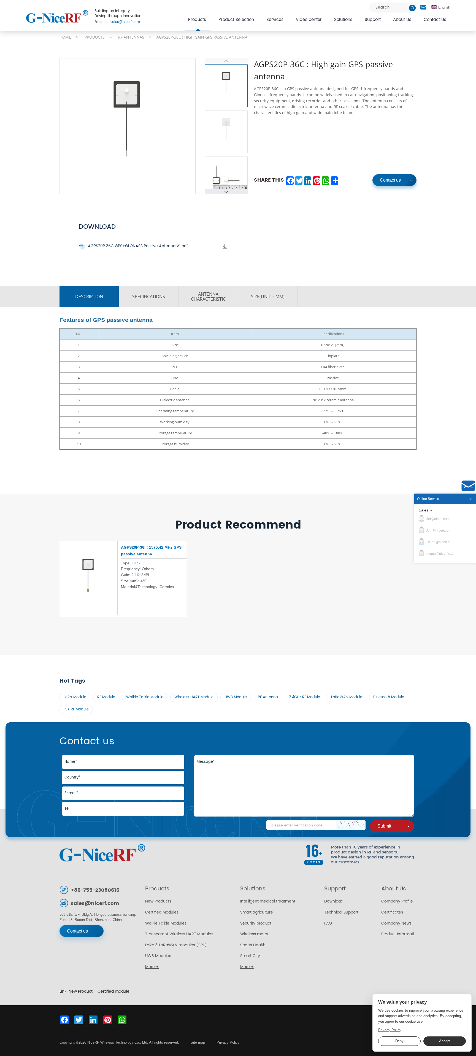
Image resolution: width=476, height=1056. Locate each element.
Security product (255, 923)
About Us (402, 19)
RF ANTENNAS (131, 37)
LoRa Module (75, 697)
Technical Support (341, 912)
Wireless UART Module (193, 697)
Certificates (392, 912)
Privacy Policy (228, 1042)
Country (72, 777)
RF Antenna (268, 697)
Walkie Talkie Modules (165, 923)
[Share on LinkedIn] (308, 180)
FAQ (328, 923)
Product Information (398, 934)
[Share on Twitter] (298, 180)
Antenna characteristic (208, 296)
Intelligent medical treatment (267, 901)
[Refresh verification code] (351, 824)
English (444, 7)
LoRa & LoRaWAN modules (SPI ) (176, 945)
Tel (66, 809)
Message (206, 762)
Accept (444, 1041)
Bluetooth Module (388, 697)
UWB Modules (158, 956)
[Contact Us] (468, 486)
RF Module (106, 697)
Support (373, 19)
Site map (198, 1042)
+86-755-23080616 (95, 890)
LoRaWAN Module (346, 697)
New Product (81, 991)
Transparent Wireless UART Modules (179, 934)
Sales (423, 510)
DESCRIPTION (89, 296)
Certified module (113, 991)
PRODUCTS (95, 37)
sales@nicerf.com (117, 22)
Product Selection (236, 19)
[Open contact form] (423, 7)
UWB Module (236, 697)
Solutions (343, 19)
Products (197, 19)
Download (333, 901)
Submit (384, 825)
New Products (158, 901)
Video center (309, 19)
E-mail (71, 793)
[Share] (334, 180)
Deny (399, 1041)
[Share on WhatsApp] (325, 180)
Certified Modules (161, 912)
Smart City (250, 956)
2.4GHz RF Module (304, 697)
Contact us (390, 179)
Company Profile (397, 901)
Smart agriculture (256, 912)
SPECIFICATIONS (148, 296)
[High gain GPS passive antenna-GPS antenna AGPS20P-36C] (57, 16)
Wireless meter (254, 934)
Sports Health (253, 945)
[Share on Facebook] (290, 180)
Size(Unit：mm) (268, 296)
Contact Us (435, 19)
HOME (65, 37)
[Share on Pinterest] (316, 180)
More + (152, 967)
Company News (396, 923)
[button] (226, 191)
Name (70, 762)
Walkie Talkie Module (144, 697)
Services (274, 19)
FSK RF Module (76, 709)
